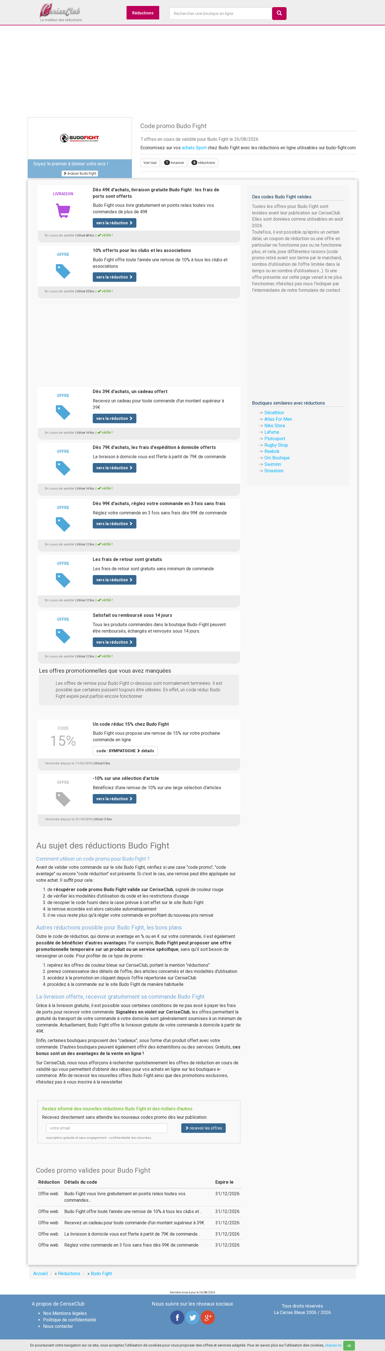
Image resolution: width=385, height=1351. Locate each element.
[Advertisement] (192, 73)
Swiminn (272, 464)
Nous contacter (58, 1326)
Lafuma (271, 432)
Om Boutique (277, 457)
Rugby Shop (276, 445)
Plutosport (274, 438)
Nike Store (274, 425)
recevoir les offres (205, 1128)
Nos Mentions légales (65, 1313)
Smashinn (274, 470)
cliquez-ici (333, 1345)
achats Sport (194, 147)
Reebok (272, 451)
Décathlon (274, 412)
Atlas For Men (278, 419)
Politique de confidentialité (69, 1320)
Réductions (143, 13)
